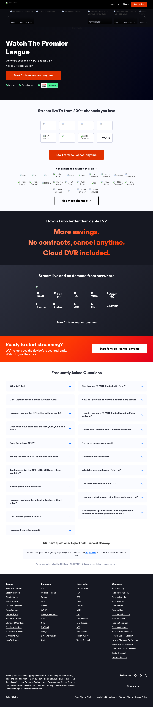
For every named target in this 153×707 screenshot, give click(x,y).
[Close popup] (103, 324)
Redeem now (76, 376)
